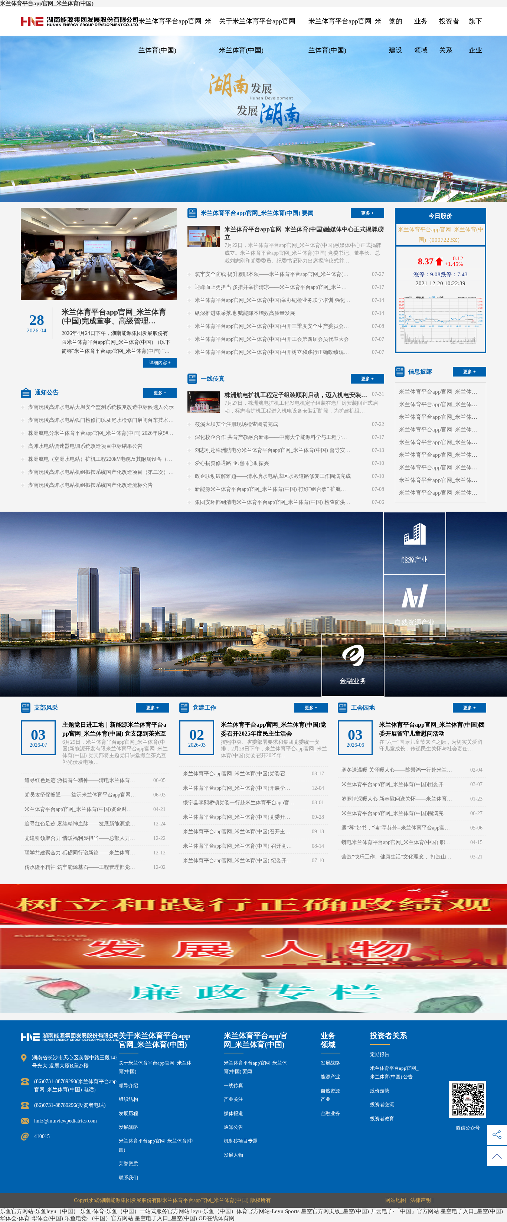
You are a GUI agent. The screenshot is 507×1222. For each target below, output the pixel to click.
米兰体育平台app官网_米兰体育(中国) (47, 3)
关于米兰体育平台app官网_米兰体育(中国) (155, 1067)
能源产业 (330, 1076)
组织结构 (128, 1099)
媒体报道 (233, 1113)
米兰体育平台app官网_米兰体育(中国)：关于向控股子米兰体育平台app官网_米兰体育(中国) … (440, 493)
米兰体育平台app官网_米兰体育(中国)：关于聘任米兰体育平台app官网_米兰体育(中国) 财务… (440, 480)
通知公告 (233, 1127)
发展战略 (128, 1127)
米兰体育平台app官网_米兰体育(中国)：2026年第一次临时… (440, 455)
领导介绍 (128, 1085)
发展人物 (233, 1155)
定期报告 (379, 1054)
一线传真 (233, 1085)
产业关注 (233, 1099)
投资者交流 (382, 1104)
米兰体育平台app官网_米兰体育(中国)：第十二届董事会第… (440, 404)
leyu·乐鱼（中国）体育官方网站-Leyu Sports (245, 1211)
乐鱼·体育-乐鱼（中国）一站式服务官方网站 (135, 1211)
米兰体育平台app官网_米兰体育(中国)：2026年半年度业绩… (440, 430)
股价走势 (379, 1091)
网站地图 (395, 1200)
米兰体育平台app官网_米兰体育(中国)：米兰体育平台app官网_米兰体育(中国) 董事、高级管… (440, 467)
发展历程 (128, 1113)
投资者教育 (382, 1118)
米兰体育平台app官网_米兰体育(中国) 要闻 (255, 1067)
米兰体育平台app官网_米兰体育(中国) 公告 (394, 1072)
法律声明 (420, 1200)
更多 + (160, 392)
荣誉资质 (128, 1163)
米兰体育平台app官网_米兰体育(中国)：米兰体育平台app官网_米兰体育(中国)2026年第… (440, 442)
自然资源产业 (330, 1095)
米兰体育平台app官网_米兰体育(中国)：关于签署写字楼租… (440, 392)
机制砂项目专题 (241, 1141)
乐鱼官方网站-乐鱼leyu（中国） (39, 1211)
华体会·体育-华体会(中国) (31, 1218)
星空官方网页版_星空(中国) (335, 1211)
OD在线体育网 (217, 1218)
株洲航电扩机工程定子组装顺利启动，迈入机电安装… (296, 395)
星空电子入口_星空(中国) (472, 1211)
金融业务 (330, 1113)
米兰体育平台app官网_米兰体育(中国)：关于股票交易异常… (440, 417)
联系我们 (128, 1177)
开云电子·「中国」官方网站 (404, 1211)
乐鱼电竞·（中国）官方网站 (99, 1218)
